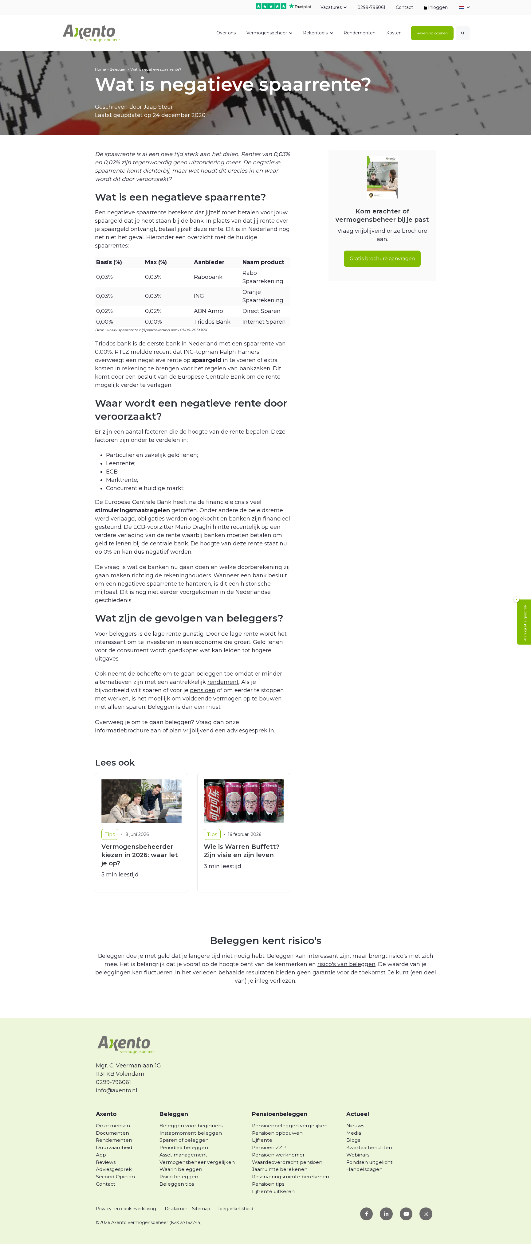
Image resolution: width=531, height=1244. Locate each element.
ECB (112, 471)
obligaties (151, 518)
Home (100, 69)
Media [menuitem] (353, 1133)
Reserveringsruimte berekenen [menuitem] (290, 1177)
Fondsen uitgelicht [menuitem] (369, 1162)
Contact (404, 7)
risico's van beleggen (346, 964)
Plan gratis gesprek (525, 622)
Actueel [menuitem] (357, 1114)
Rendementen (360, 33)
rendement (223, 682)
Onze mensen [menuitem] (113, 1126)
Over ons (226, 33)
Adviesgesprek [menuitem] (114, 1169)
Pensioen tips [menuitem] (268, 1184)
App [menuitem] (101, 1155)
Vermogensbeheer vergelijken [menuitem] (197, 1162)
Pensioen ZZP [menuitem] (269, 1147)
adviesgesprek (247, 730)
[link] (91, 32)
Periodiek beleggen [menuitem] (183, 1147)
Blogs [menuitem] (353, 1140)
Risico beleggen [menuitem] (178, 1177)
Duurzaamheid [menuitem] (114, 1147)
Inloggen (437, 7)
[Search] (463, 33)
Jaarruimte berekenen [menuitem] (280, 1169)
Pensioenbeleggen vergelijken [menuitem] (290, 1126)
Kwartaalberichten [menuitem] (369, 1147)
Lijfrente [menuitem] (262, 1140)
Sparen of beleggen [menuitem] (184, 1140)
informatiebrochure (122, 730)
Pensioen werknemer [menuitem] (278, 1155)
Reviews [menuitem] (106, 1162)
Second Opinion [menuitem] (115, 1177)
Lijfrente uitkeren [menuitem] (273, 1191)
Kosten (394, 33)
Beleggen (118, 69)
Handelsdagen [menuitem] (364, 1169)
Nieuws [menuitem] (355, 1126)
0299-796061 (371, 7)
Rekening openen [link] (432, 33)
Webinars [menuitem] (357, 1155)
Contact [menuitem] (106, 1184)
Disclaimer (176, 1208)
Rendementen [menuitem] (114, 1140)
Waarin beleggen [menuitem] (180, 1169)
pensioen (202, 690)
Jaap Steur (158, 106)
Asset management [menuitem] (183, 1155)
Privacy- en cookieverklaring (126, 1208)
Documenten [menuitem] (112, 1133)
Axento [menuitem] (106, 1114)
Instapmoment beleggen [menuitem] (190, 1133)
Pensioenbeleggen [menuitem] (279, 1114)
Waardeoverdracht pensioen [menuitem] (287, 1162)
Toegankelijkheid (235, 1208)
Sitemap (201, 1208)
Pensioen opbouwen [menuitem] (277, 1133)
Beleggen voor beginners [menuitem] (190, 1126)
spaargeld (109, 220)
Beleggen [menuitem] (173, 1114)
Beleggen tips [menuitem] (176, 1184)
